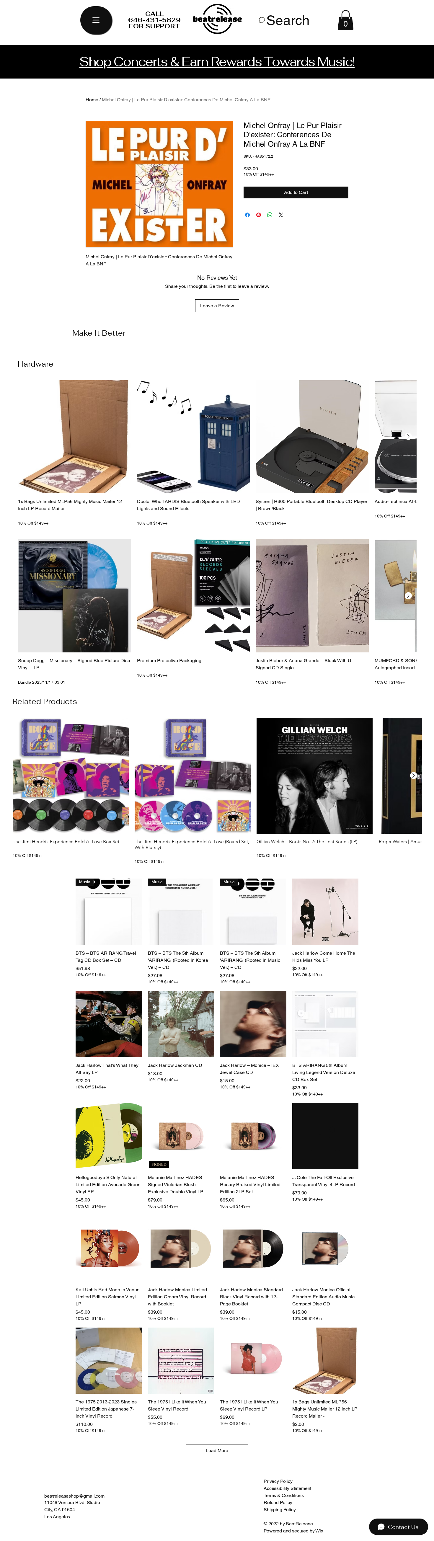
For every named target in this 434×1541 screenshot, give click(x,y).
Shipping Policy (280, 1509)
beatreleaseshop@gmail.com (74, 1496)
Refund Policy (278, 1502)
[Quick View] (74, 436)
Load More (217, 1450)
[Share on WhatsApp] (269, 214)
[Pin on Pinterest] (258, 214)
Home (92, 99)
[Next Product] (408, 436)
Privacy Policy (278, 1481)
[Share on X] (281, 214)
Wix (319, 1531)
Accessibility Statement (287, 1488)
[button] (345, 20)
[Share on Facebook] (247, 214)
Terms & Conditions (284, 1495)
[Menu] (96, 20)
